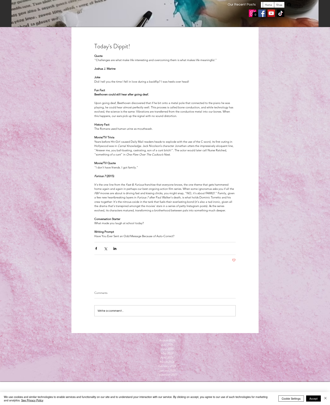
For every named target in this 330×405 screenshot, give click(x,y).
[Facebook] (262, 13)
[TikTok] (280, 13)
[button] (255, 13)
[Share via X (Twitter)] (105, 248)
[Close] (325, 398)
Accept (313, 398)
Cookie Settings (291, 398)
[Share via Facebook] (96, 248)
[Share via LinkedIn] (115, 248)
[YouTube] (271, 13)
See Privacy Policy (32, 400)
